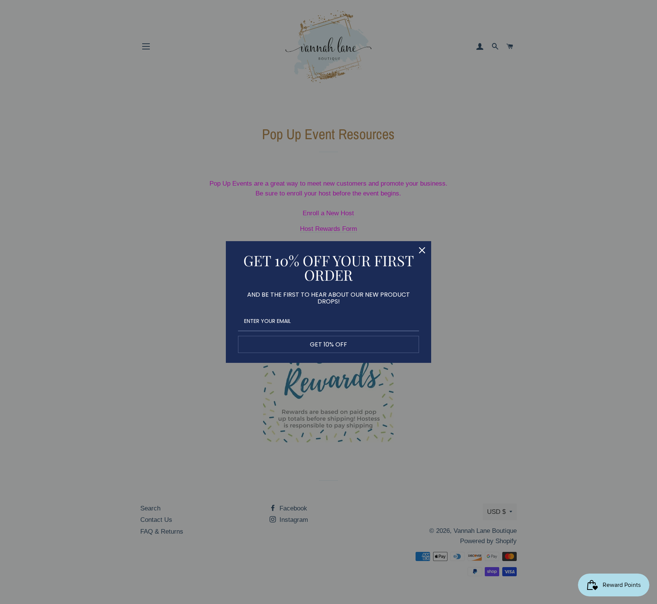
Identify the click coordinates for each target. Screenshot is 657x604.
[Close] (422, 250)
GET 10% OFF (328, 344)
